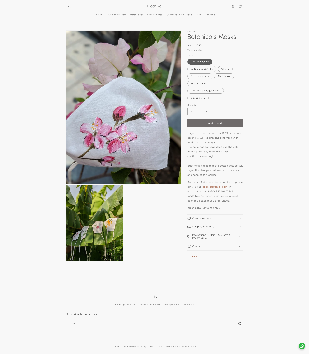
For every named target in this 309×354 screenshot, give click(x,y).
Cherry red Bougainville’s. (205, 90)
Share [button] (194, 256)
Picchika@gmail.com (215, 186)
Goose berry (198, 98)
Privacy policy (171, 346)
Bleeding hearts (200, 76)
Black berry (223, 76)
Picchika (124, 346)
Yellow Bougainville (202, 69)
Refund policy (156, 346)
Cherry (225, 69)
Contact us (188, 304)
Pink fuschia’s (199, 83)
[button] (69, 6)
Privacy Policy (171, 304)
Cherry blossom (200, 61)
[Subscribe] (120, 323)
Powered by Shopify (138, 346)
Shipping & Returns (125, 304)
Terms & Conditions (150, 304)
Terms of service (188, 346)
